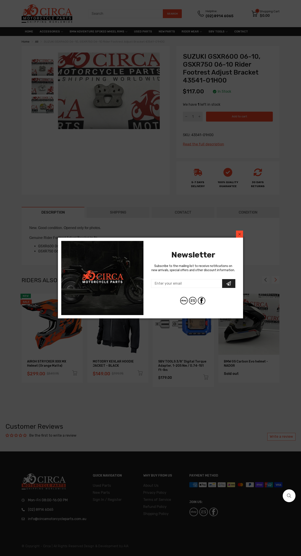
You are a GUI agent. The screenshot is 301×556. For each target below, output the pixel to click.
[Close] (239, 234)
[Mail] (193, 300)
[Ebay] (184, 300)
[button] (289, 495)
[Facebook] (201, 300)
